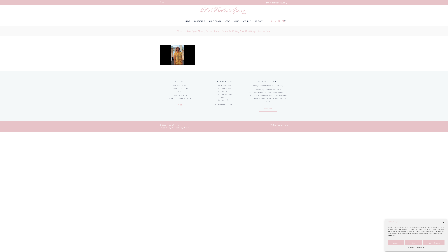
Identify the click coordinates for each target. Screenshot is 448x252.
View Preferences (434, 243)
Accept (395, 243)
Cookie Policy (410, 247)
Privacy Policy (420, 247)
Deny (413, 243)
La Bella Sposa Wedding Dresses (198, 31)
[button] (443, 222)
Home (179, 31)
